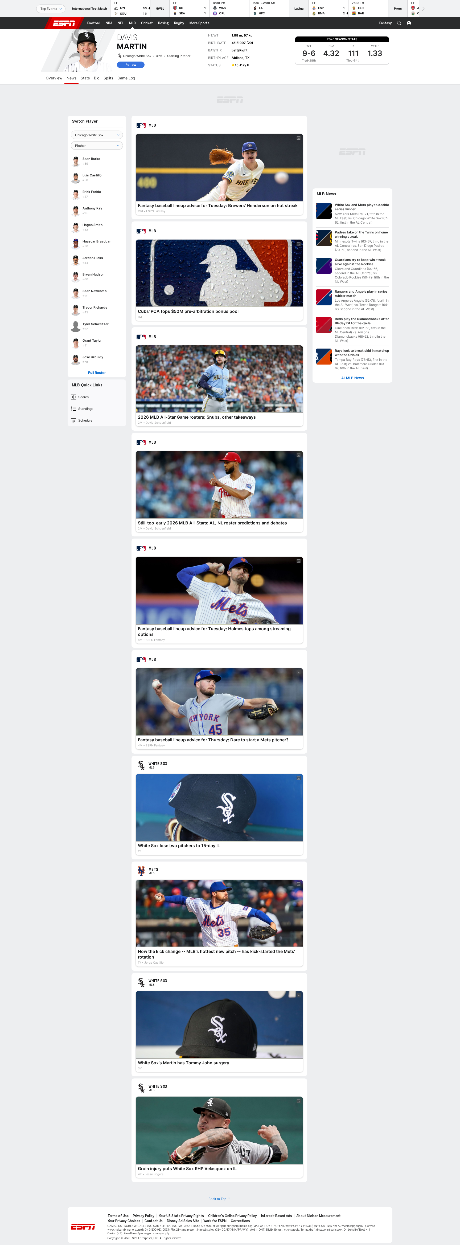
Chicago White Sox (137, 56)
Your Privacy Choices (124, 1221)
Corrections (240, 1221)
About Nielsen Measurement (318, 1216)
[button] (399, 23)
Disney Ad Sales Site (183, 1221)
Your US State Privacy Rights (181, 1216)
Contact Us (154, 1221)
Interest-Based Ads (276, 1216)
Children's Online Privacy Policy (232, 1216)
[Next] (423, 8)
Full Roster (97, 373)
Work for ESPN (215, 1221)
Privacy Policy (143, 1216)
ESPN (64, 23)
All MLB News (352, 378)
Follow (130, 65)
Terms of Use (118, 1216)
